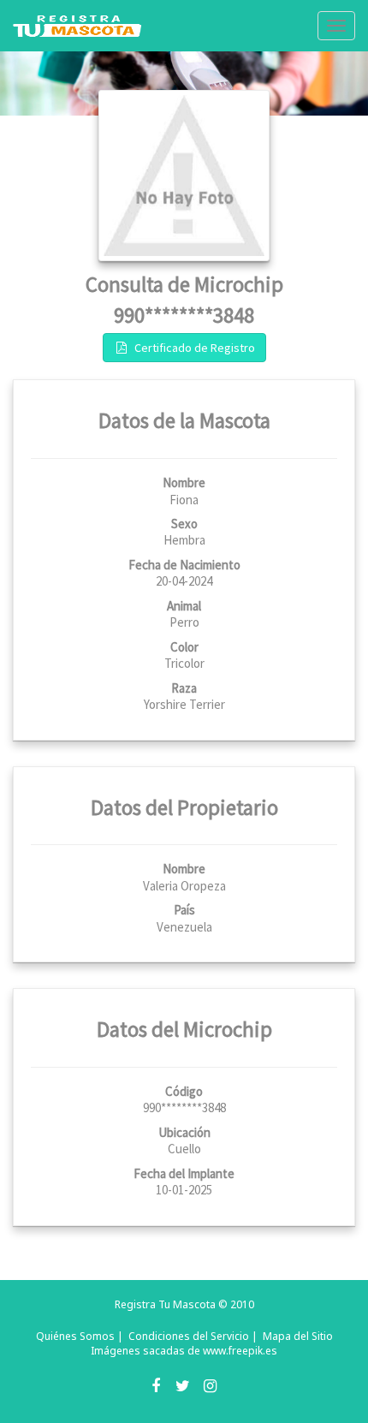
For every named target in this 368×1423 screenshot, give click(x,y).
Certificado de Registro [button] (192, 347)
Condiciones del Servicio (188, 1336)
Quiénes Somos (75, 1336)
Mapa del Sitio (298, 1336)
